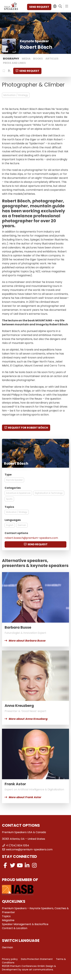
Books (38, 58)
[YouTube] (20, 865)
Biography (11, 58)
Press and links (14, 63)
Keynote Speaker (14, 479)
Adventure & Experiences (18, 493)
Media (26, 58)
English (9, 525)
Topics (6, 916)
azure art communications (37, 969)
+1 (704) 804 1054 (17, 845)
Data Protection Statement (37, 959)
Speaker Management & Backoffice (25, 924)
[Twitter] (12, 865)
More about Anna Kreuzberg (28, 719)
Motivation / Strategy (15, 95)
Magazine (8, 920)
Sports (9, 499)
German (22, 525)
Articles (51, 58)
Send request (39, 7)
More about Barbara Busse (27, 641)
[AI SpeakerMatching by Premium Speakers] (55, 6)
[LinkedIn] (27, 865)
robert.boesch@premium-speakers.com (31, 538)
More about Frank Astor (25, 797)
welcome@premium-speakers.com (29, 849)
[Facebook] (5, 865)
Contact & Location (14, 928)
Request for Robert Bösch (28, 428)
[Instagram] (34, 865)
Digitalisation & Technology (49, 493)
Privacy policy (10, 959)
